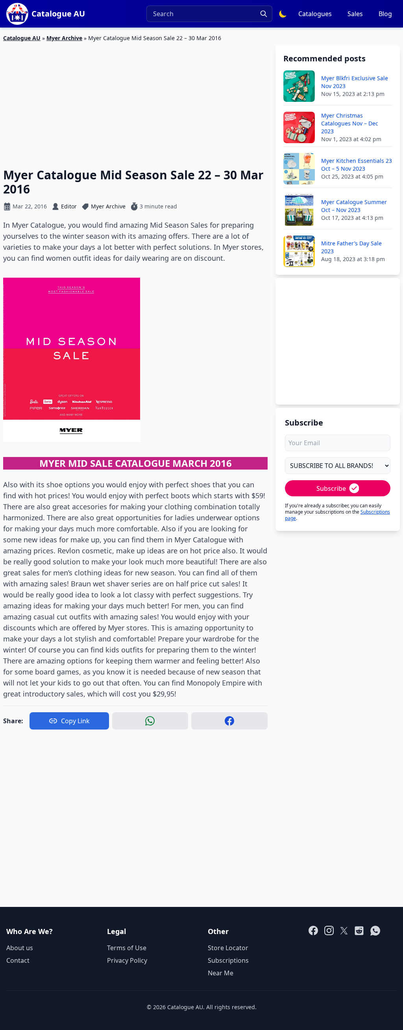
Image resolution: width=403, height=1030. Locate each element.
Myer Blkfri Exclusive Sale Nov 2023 (354, 82)
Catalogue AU (22, 38)
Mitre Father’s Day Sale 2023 (351, 247)
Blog (385, 13)
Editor (69, 206)
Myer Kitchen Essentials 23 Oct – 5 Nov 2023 (356, 164)
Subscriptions (228, 960)
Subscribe (331, 488)
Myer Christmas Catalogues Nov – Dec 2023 (349, 123)
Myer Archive (64, 38)
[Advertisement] (135, 100)
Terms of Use (126, 947)
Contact (18, 960)
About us (19, 947)
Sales (355, 13)
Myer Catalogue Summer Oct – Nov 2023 (354, 206)
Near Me (220, 973)
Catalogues (315, 13)
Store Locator (228, 947)
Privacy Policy (127, 960)
